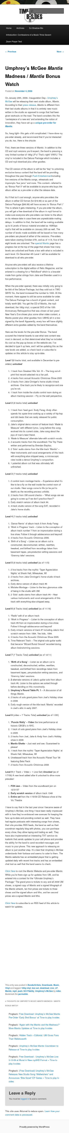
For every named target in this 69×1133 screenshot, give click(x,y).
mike (58, 990)
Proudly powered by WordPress (34, 1126)
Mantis (8, 990)
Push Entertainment (42, 175)
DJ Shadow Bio (36, 28)
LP (56, 987)
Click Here (10, 871)
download (44, 987)
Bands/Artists (34, 984)
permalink (23, 993)
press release (29, 104)
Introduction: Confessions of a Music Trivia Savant (28, 34)
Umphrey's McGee (44, 990)
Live (52, 987)
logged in (25, 1098)
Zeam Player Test (14, 41)
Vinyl (7, 987)
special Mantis (42, 243)
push (20, 990)
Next (60, 51)
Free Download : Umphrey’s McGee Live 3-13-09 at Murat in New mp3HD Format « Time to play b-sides (33, 1060)
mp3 (15, 990)
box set (35, 987)
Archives (20, 28)
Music (56, 984)
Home (9, 28)
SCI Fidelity (28, 990)
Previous (10, 51)
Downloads (47, 984)
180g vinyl (26, 987)
